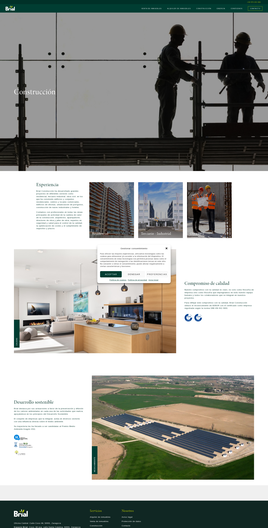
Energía (221, 8)
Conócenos (236, 8)
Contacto (255, 8)
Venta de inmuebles (151, 8)
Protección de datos (131, 521)
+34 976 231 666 (254, 2)
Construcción (203, 8)
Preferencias (157, 274)
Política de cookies (118, 280)
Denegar (134, 274)
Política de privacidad (137, 280)
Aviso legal (153, 280)
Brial (10, 8)
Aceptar (111, 274)
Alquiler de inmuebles (179, 8)
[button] (166, 248)
